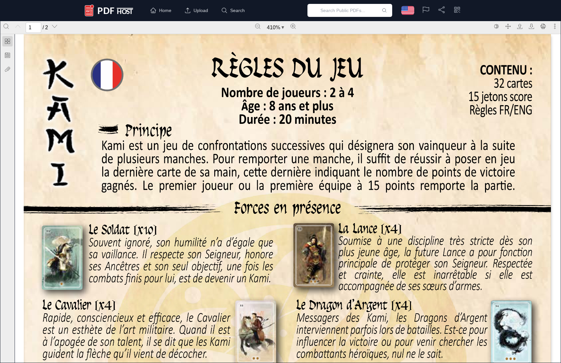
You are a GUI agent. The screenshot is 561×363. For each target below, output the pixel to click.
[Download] (531, 26)
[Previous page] (18, 26)
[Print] (543, 26)
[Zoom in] (293, 26)
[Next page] (54, 26)
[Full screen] (508, 26)
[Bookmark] (7, 55)
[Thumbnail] (7, 41)
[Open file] (520, 26)
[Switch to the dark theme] (496, 26)
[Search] (6, 26)
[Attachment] (7, 69)
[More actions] (555, 26)
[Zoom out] (258, 26)
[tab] (7, 42)
